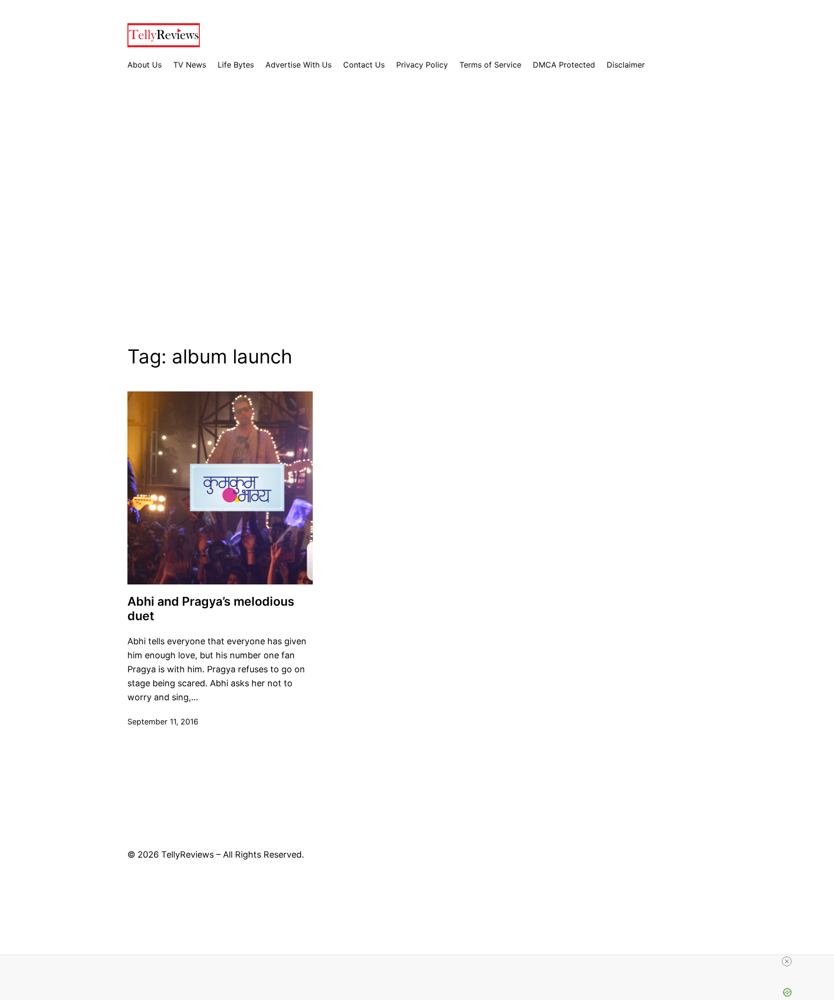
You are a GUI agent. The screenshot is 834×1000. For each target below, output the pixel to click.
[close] (787, 961)
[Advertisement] (417, 215)
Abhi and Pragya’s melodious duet (210, 608)
